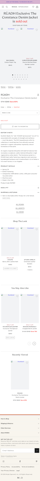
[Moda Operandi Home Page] (20, 6)
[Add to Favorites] (17, 30)
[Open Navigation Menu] (3, 7)
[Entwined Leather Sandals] (30, 241)
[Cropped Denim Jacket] (30, 308)
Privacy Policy (5, 467)
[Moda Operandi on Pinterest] (36, 461)
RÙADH (5, 94)
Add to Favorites (21, 126)
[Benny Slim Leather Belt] (10, 241)
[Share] (38, 95)
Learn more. (6, 198)
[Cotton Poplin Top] (10, 42)
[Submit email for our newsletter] (37, 450)
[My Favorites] (33, 7)
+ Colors (29, 270)
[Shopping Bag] (37, 7)
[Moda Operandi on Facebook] (20, 461)
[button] (36, 343)
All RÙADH (20, 204)
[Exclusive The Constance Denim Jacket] (20, 375)
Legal (18, 470)
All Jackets (20, 208)
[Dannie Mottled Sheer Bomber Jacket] (30, 42)
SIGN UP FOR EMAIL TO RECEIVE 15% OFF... (20, 2)
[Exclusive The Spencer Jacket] (10, 308)
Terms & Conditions (28, 467)
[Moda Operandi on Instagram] (3, 461)
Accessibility (16, 467)
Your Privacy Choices (8, 470)
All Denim (20, 212)
